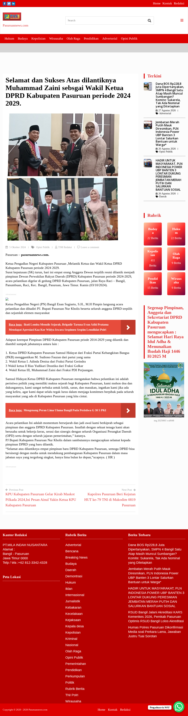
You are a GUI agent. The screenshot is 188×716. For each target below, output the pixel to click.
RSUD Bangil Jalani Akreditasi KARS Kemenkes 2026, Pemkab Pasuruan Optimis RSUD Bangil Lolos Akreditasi (156, 616)
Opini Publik (129, 38)
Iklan (68, 589)
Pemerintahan (75, 664)
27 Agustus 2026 (167, 110)
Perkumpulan (75, 676)
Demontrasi (73, 576)
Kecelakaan (74, 614)
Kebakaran (73, 607)
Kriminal (71, 639)
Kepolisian (38, 38)
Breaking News (76, 557)
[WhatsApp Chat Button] (178, 706)
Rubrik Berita (74, 689)
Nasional (71, 645)
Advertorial (109, 38)
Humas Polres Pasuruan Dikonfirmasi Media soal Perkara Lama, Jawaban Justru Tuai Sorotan (155, 632)
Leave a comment (90, 247)
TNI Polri (71, 695)
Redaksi (179, 3)
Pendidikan (91, 38)
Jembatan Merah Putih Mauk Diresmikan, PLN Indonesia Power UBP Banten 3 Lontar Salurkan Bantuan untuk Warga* (167, 133)
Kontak (167, 3)
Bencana (71, 551)
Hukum (9, 38)
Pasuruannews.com (15, 25)
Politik (69, 682)
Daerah (163, 196)
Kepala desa (74, 626)
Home (157, 3)
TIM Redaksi (65, 247)
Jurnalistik (72, 601)
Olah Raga (73, 38)
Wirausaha (56, 38)
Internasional (74, 595)
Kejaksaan (73, 620)
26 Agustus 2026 (167, 148)
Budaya (23, 38)
